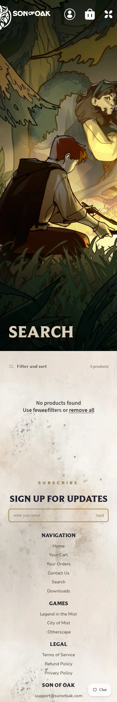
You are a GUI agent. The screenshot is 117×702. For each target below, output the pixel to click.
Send (99, 515)
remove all (81, 409)
